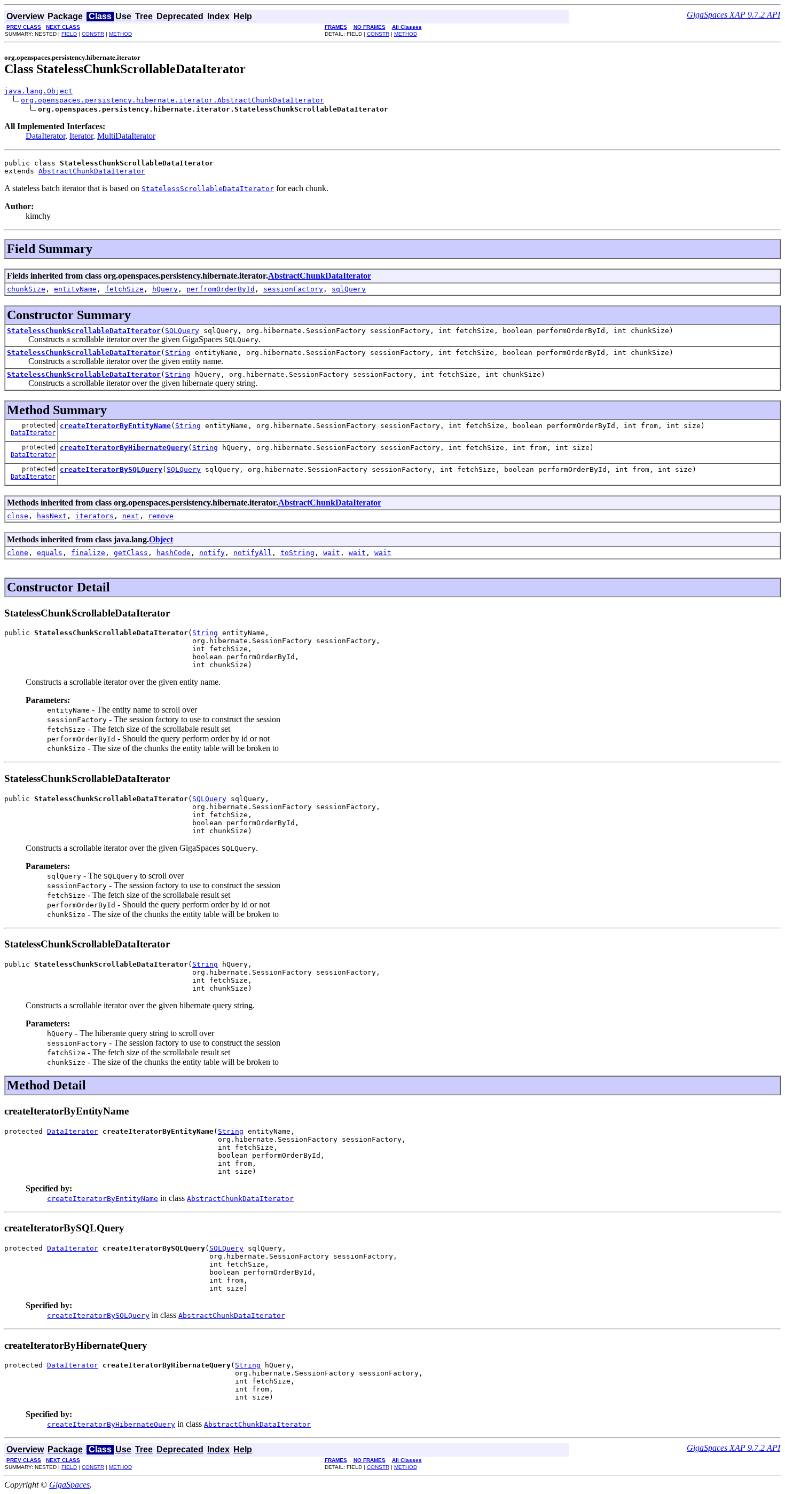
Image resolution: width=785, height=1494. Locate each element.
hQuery (165, 289)
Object (161, 539)
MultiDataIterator (126, 135)
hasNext (52, 516)
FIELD (69, 34)
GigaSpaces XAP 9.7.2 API (733, 14)
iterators (94, 516)
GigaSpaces (69, 1484)
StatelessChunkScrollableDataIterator (84, 331)
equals (49, 553)
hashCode (173, 553)
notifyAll (252, 553)
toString (297, 553)
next (130, 516)
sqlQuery (349, 289)
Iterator (81, 135)
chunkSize (26, 289)
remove (161, 516)
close (17, 516)
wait (331, 553)
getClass (131, 553)
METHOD (120, 34)
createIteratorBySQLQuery (111, 469)
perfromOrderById (220, 289)
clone (17, 553)
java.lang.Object (38, 91)
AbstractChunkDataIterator (91, 171)
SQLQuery (182, 331)
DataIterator (45, 135)
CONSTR (93, 34)
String (178, 353)
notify (212, 553)
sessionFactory (293, 289)
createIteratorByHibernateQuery (124, 448)
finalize (88, 553)
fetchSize (124, 289)
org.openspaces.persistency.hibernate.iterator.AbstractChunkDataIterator (172, 100)
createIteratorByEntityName (115, 426)
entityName (75, 289)
